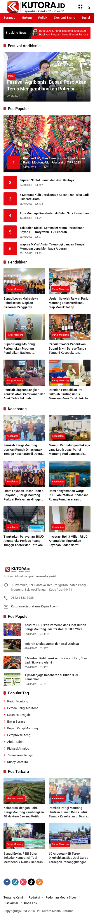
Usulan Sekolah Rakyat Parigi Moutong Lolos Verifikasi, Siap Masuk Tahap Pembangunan (69, 303)
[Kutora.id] (35, 6)
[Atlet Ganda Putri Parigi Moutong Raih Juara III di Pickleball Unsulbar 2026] (79, 33)
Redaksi (34, 897)
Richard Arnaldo (18, 748)
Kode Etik (30, 903)
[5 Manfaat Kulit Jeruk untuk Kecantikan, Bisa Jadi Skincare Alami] (12, 662)
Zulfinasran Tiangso (20, 755)
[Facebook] (6, 882)
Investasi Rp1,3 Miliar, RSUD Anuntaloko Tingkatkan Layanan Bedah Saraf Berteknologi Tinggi (68, 541)
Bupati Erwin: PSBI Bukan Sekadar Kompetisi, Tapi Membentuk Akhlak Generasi (23, 858)
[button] (88, 6)
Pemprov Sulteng (18, 735)
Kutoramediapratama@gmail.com (34, 606)
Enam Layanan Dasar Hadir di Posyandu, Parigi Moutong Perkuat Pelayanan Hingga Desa (23, 495)
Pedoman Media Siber (60, 897)
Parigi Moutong (15, 289)
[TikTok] (31, 882)
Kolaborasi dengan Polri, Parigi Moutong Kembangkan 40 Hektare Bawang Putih (23, 812)
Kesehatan (12, 436)
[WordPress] (15, 882)
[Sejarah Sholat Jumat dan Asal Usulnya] (12, 645)
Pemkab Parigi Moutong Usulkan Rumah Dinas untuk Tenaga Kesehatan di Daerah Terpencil (23, 449)
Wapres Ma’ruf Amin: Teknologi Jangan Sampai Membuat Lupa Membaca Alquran (52, 246)
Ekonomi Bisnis (15, 798)
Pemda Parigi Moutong (22, 708)
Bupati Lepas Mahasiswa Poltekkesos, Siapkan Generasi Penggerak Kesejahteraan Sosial (20, 303)
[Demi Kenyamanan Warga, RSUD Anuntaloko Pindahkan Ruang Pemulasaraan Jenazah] (70, 474)
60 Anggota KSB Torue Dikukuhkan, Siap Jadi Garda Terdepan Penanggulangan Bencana (68, 858)
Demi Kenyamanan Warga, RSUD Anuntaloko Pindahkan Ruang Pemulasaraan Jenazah (69, 495)
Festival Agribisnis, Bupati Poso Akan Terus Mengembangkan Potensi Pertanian (46, 85)
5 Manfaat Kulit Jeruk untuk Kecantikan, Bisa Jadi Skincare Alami (54, 197)
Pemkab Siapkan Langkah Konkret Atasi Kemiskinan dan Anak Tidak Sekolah (24, 394)
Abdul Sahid (15, 742)
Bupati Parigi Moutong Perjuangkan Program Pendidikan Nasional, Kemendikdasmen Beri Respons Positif (19, 348)
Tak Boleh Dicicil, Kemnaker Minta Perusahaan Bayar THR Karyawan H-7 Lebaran (52, 230)
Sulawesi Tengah (18, 715)
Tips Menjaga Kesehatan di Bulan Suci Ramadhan (54, 213)
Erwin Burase (16, 721)
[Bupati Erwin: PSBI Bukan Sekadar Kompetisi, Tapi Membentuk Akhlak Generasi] (24, 836)
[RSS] (39, 882)
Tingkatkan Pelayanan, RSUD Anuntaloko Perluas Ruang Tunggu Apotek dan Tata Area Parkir (24, 541)
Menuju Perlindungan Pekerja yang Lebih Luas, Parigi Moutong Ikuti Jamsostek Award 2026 (69, 449)
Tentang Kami (13, 897)
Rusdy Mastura (17, 762)
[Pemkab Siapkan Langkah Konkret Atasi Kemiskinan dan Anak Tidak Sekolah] (24, 373)
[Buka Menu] (80, 6)
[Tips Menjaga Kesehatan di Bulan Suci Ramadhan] (12, 679)
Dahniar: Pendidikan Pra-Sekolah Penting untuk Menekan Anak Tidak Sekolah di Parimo (69, 394)
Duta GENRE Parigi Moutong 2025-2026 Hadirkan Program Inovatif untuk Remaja (39, 32)
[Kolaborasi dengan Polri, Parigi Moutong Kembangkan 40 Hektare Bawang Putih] (24, 791)
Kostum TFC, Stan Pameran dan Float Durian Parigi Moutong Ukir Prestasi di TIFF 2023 (55, 627)
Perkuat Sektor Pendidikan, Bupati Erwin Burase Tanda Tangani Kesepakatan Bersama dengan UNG (67, 348)
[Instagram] (23, 882)
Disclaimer (10, 903)
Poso (11, 76)
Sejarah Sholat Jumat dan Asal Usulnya (47, 180)
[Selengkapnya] (47, 569)
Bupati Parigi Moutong (22, 728)
